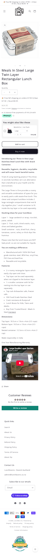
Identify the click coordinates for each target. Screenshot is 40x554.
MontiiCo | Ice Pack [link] (21, 127)
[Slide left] (15, 65)
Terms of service (15, 527)
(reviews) (12, 312)
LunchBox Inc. (18, 520)
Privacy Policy (9, 437)
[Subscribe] (32, 487)
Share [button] (6, 386)
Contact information (21, 530)
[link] (10, 131)
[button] (4, 11)
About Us (8, 432)
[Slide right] (24, 65)
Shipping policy (28, 527)
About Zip (8, 457)
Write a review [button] (20, 408)
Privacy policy (29, 523)
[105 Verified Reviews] (20, 552)
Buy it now (20, 151)
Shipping (14, 108)
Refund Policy (9, 442)
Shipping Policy (10, 447)
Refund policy (17, 523)
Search (7, 427)
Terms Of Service (11, 452)
